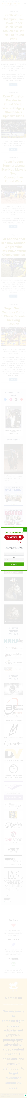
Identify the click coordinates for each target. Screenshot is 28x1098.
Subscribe (14, 564)
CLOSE (25, 529)
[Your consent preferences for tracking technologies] (25, 1095)
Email (14, 557)
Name (14, 551)
